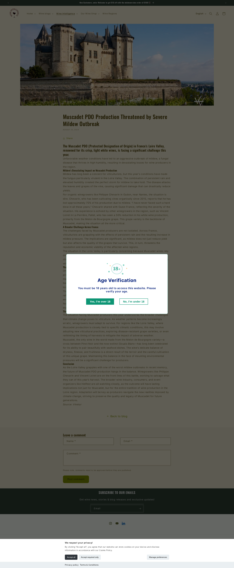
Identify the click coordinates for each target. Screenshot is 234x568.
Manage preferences (158, 557)
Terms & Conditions (89, 565)
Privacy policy (72, 565)
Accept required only (90, 557)
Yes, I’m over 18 (100, 301)
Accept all (71, 557)
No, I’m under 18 (133, 301)
